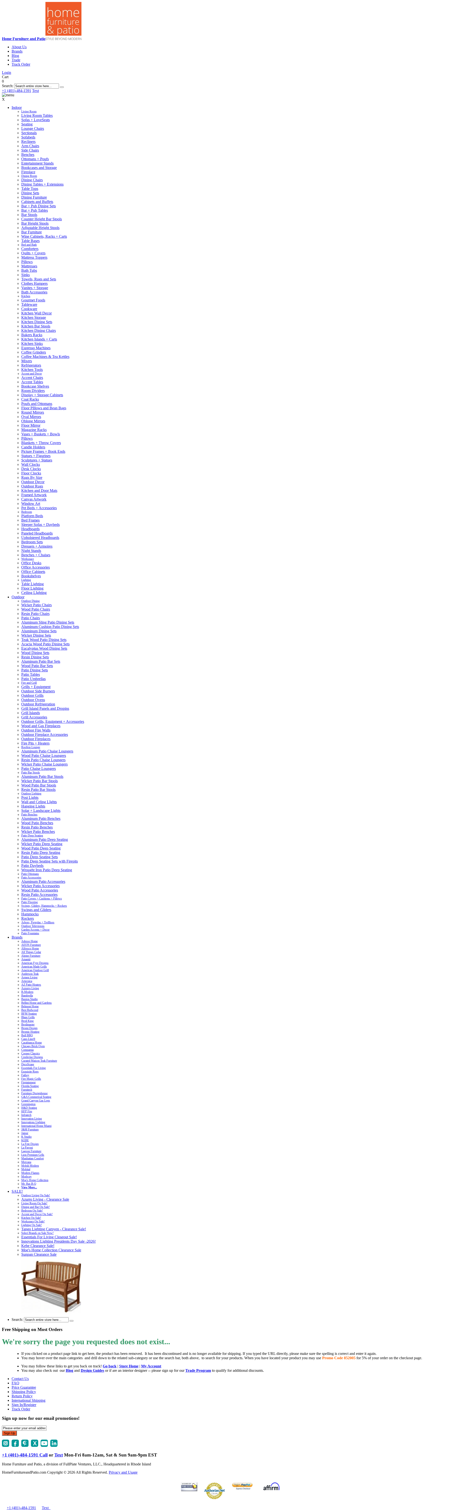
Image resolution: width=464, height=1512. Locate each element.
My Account (151, 1366)
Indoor (17, 107)
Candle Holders (33, 447)
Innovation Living (31, 1118)
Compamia (27, 1050)
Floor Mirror (30, 425)
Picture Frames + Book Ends (43, 451)
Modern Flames (30, 1173)
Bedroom (26, 512)
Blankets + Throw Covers (41, 443)
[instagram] (5, 1445)
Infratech (26, 1115)
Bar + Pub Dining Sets (38, 206)
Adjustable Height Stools (40, 228)
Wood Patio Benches (37, 823)
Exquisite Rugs (30, 1071)
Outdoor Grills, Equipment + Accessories (52, 721)
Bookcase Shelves (35, 386)
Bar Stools (29, 215)
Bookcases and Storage (39, 168)
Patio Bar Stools (30, 772)
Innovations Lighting (33, 1122)
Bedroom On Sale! (32, 1210)
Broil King (27, 1021)
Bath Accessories (34, 292)
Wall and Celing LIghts (39, 802)
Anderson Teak (30, 973)
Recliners (28, 141)
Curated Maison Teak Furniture (39, 1060)
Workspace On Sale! (33, 1221)
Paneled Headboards (37, 533)
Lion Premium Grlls (32, 1155)
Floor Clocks (31, 473)
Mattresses (29, 266)
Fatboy (25, 1075)
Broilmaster (28, 1024)
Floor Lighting (32, 588)
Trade (16, 60)
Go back (109, 1366)
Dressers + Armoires (36, 546)
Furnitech (26, 1089)
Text (35, 91)
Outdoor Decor (32, 482)
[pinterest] (25, 1445)
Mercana (26, 1162)
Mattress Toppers (34, 257)
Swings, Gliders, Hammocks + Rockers (44, 905)
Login (6, 72)
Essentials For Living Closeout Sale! (49, 1237)
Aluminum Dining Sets (39, 631)
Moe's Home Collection (34, 1180)
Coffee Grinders (33, 352)
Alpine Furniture (30, 955)
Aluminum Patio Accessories (43, 881)
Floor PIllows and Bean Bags (43, 408)
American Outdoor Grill (35, 970)
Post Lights (29, 797)
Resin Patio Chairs (35, 614)
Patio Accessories (31, 877)
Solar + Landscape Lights (40, 810)
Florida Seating (30, 1086)
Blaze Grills (28, 1017)
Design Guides (92, 1370)
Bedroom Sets (32, 542)
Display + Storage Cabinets (42, 395)
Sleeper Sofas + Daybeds (40, 525)
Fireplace (28, 172)
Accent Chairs (32, 378)
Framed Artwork (34, 495)
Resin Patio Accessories (39, 894)
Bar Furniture (31, 232)
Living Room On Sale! (34, 1203)
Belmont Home (30, 1006)
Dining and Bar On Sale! (35, 1207)
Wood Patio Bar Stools (38, 785)
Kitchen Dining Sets (36, 322)
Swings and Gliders (36, 910)
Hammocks (30, 914)
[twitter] (34, 1445)
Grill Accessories (34, 717)
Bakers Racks (31, 335)
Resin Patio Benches (37, 827)
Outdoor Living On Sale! (35, 1195)
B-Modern (27, 992)
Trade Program (198, 1370)
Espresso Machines (36, 348)
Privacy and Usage (123, 1472)
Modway (26, 1176)
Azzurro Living (30, 988)
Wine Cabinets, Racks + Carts (44, 236)
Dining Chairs (32, 180)
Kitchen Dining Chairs (38, 330)
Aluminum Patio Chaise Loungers (47, 751)
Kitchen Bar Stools (35, 326)
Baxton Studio (29, 999)
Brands (17, 51)
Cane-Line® (28, 1039)
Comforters (29, 249)
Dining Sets (30, 193)
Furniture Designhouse (34, 1093)
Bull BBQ (27, 1035)
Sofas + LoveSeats (35, 120)
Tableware (29, 304)
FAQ (15, 1383)
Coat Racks (30, 399)
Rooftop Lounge (30, 747)
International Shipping (28, 1400)
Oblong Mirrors (33, 421)
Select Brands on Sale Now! (37, 1233)
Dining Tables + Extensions (42, 184)
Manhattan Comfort (32, 1158)
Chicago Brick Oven (33, 1046)
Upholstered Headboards (40, 538)
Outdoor (18, 597)
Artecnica (26, 981)
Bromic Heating (30, 1031)
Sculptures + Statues (36, 460)
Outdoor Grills (32, 695)
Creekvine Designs (32, 1057)
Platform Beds (32, 516)
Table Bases (30, 241)
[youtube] (44, 1445)
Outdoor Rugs (32, 486)
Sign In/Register (24, 1405)
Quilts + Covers (33, 253)
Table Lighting (32, 584)
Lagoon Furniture (31, 1151)
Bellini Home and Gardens (36, 1002)
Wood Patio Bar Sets (37, 666)
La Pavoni (27, 1147)
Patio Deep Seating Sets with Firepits (49, 861)
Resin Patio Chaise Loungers (43, 760)
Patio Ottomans (30, 874)
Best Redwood (29, 1010)
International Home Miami (36, 1126)
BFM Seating (29, 1013)
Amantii (25, 959)
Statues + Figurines (36, 456)
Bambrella (27, 995)
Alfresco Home (30, 948)
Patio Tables (30, 674)
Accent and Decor (31, 373)
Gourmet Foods (33, 300)
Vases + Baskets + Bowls (40, 434)
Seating (27, 124)
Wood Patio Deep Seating (41, 848)
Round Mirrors (32, 412)
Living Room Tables (37, 115)
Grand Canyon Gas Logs (35, 1100)
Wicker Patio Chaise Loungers (44, 764)
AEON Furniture (31, 945)
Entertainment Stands (37, 163)
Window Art (30, 504)
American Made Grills (34, 966)
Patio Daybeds (32, 866)
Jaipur (24, 1133)
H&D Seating (29, 1107)
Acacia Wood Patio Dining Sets (45, 644)
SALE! (17, 1191)
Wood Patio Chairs (35, 609)
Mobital (25, 1169)
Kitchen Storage (33, 317)
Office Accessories (35, 567)
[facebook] (15, 1445)
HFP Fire (26, 1111)
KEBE (25, 1140)
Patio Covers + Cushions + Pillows (41, 898)
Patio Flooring (29, 902)
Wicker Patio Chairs (36, 605)
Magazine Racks (34, 430)
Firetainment (28, 1082)
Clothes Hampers (34, 283)
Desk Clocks (31, 469)
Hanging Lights (33, 806)
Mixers (26, 361)
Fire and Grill (29, 682)
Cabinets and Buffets (37, 202)
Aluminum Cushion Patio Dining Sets (50, 627)
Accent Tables (32, 382)
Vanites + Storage (34, 288)
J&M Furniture (30, 1129)
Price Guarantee (24, 1387)
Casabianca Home (31, 1042)
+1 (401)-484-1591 (16, 91)
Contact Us (20, 1379)
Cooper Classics (30, 1053)
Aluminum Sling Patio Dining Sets (47, 622)
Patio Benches (29, 814)
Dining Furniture (34, 197)
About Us (19, 47)
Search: (7, 86)
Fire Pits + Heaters (35, 743)
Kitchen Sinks (32, 343)
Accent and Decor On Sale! (37, 1214)
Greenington (28, 1104)
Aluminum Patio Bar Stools (42, 776)
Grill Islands (30, 713)
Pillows (27, 262)
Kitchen (25, 296)
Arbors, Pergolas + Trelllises (37, 922)
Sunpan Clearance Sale (39, 1254)
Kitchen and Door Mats (39, 490)
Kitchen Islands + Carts (39, 339)
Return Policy (22, 1396)
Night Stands (31, 551)
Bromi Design (29, 1028)
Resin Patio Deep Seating (40, 852)
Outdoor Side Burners (38, 691)
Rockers (27, 918)
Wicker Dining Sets (36, 635)
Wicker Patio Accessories (40, 886)
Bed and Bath (29, 244)
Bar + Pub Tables (34, 210)
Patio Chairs (30, 618)
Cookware (29, 309)
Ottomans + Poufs (35, 159)
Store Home (128, 1366)
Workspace (27, 559)
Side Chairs (30, 150)
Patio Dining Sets (34, 670)
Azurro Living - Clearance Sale (45, 1199)
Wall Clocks (30, 464)
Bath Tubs (29, 270)
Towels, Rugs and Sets (38, 279)
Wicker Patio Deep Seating (41, 844)
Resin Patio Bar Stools (38, 789)
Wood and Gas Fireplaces (40, 726)
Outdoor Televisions (32, 926)
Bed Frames (30, 520)
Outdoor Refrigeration (38, 704)
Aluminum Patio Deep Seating (44, 839)
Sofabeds (28, 137)
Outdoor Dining (30, 601)
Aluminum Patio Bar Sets (40, 661)
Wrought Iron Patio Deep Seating (46, 870)
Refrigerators (31, 365)
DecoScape (27, 1064)
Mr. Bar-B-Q (28, 1183)
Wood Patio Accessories (39, 890)
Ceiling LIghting (34, 593)
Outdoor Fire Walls (36, 730)
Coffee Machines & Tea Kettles (45, 357)
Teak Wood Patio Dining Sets (43, 640)
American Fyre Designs (35, 963)
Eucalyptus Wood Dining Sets (44, 648)
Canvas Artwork (33, 499)
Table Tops (29, 189)
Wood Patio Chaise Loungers (43, 755)
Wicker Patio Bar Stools (39, 781)
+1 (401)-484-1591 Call (25, 1454)
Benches (27, 155)
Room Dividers (33, 391)
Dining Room (29, 176)
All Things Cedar (31, 952)
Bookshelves (31, 576)
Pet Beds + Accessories (39, 508)
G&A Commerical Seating (36, 1097)
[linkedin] (54, 1445)
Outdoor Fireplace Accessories (44, 734)
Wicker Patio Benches (38, 831)
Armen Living (29, 977)
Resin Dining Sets (35, 657)
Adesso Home (29, 941)
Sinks (25, 275)
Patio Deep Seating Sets (39, 857)
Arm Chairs (30, 146)
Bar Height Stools (35, 223)
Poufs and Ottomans (36, 404)
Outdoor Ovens (33, 700)
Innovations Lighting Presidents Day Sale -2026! (58, 1241)
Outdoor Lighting (31, 793)
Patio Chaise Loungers (38, 768)
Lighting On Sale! (31, 1225)
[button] (62, 87)
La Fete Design (30, 1144)
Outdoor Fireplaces (36, 739)
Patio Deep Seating (32, 835)
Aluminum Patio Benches (40, 818)
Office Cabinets (33, 572)
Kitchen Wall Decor (36, 313)
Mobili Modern (30, 1165)
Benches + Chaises (35, 555)
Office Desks (31, 563)
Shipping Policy (24, 1392)
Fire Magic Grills (31, 1078)
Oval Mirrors (31, 417)
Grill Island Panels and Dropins (45, 708)
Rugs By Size (31, 477)
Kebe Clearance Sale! (37, 1246)
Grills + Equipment (36, 687)
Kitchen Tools (32, 370)
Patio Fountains (30, 933)
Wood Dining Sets (35, 653)
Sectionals (29, 133)
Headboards (30, 529)
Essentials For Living (33, 1068)
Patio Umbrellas (33, 679)
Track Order (21, 64)
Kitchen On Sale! (31, 1217)
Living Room (28, 111)
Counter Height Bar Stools (41, 219)
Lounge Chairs (32, 128)
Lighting (26, 580)
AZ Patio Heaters (31, 984)
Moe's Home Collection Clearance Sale (51, 1250)
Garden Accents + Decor (35, 929)
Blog (15, 56)
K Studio (26, 1136)
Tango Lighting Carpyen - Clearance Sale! (53, 1229)
